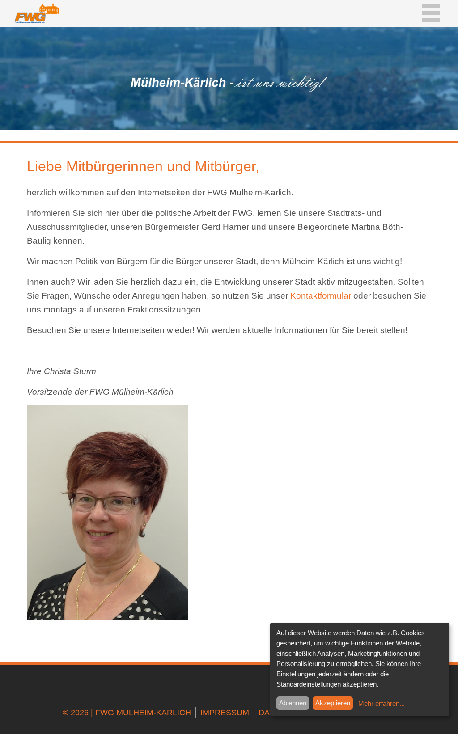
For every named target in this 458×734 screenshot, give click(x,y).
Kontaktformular (320, 295)
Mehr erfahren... (381, 703)
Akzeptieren (332, 703)
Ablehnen (292, 703)
